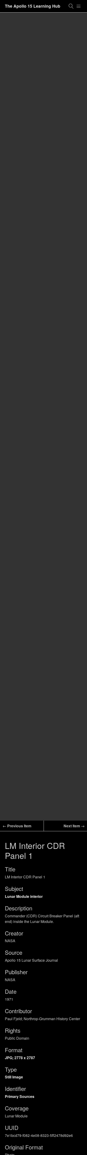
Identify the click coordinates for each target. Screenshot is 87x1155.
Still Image (14, 1077)
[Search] (71, 6)
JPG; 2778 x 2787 (20, 1057)
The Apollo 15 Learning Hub (32, 6)
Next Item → (74, 825)
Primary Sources (19, 1096)
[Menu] (78, 6)
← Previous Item (17, 825)
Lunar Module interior (24, 896)
